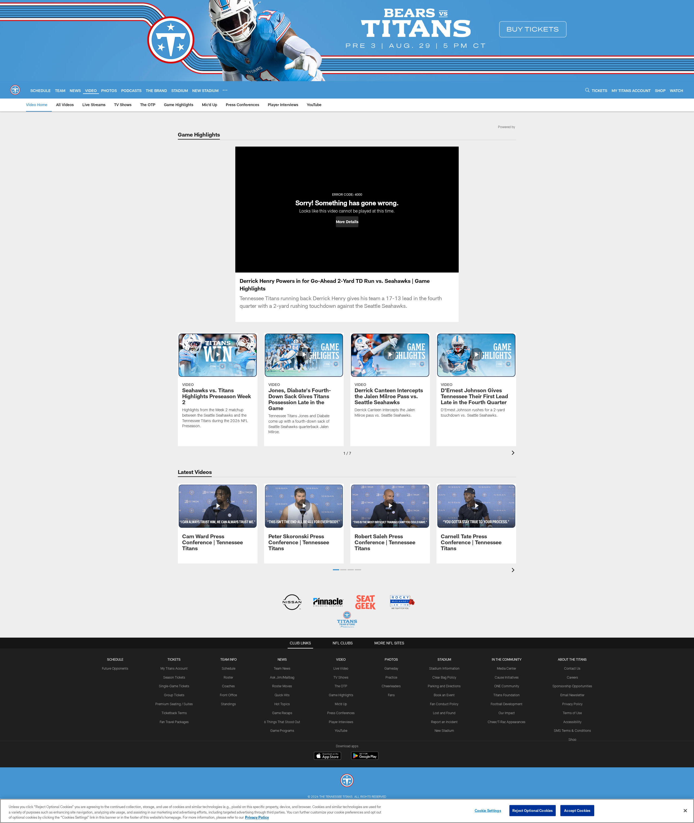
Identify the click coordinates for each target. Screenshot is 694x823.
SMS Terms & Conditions (572, 730)
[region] (347, 811)
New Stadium (444, 730)
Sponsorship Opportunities (572, 686)
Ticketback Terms (174, 713)
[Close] (685, 810)
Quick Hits (282, 695)
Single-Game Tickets (174, 686)
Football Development (506, 704)
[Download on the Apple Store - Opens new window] (327, 756)
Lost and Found (444, 713)
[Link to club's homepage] (15, 89)
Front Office (228, 695)
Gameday (391, 668)
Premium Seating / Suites (174, 704)
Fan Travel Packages (174, 722)
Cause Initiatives (507, 677)
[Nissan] (292, 603)
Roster (228, 677)
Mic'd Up (341, 704)
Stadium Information (444, 668)
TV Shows (340, 677)
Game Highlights (341, 695)
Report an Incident (444, 722)
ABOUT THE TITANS (572, 659)
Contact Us (572, 668)
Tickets (174, 659)
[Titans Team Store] (347, 620)
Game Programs (282, 730)
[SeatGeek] (365, 603)
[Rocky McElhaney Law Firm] (402, 603)
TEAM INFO (228, 659)
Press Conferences (341, 713)
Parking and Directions (444, 686)
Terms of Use (572, 713)
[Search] (587, 90)
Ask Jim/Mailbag (282, 677)
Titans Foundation (506, 695)
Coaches (228, 686)
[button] (347, 221)
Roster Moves (282, 686)
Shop (572, 739)
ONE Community (506, 686)
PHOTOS (391, 659)
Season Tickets (174, 677)
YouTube (341, 730)
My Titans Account (174, 668)
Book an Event (444, 695)
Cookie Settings (488, 810)
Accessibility (572, 722)
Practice (391, 677)
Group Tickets (174, 695)
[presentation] (514, 453)
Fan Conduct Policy (444, 704)
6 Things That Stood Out (282, 722)
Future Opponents (115, 668)
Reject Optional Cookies (532, 810)
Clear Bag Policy (444, 677)
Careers (572, 677)
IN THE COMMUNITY (507, 659)
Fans (391, 695)
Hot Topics (282, 704)
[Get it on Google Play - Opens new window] (364, 758)
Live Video (340, 668)
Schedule (115, 659)
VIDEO (341, 659)
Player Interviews (341, 722)
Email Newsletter (572, 695)
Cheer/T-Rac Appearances (506, 722)
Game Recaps (282, 713)
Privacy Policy (572, 704)
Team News (282, 668)
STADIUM (444, 659)
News (282, 659)
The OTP (341, 686)
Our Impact (507, 713)
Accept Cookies (577, 810)
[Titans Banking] (328, 603)
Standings (228, 704)
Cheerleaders (391, 686)
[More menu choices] (225, 90)
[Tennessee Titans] (347, 781)
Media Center (506, 668)
